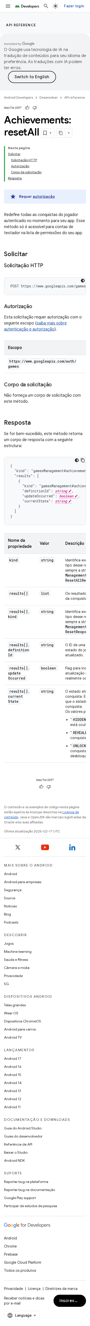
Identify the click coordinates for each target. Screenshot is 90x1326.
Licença (34, 1289)
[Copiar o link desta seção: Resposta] (36, 423)
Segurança (13, 890)
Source (9, 898)
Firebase (11, 1254)
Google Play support (20, 1198)
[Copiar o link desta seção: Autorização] (37, 307)
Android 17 (12, 1058)
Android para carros (20, 1029)
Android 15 (12, 1074)
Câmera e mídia (17, 967)
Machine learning (18, 951)
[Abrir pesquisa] (46, 6)
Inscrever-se (73, 1300)
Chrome (10, 1246)
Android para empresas (22, 882)
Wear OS (11, 1013)
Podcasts (11, 922)
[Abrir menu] (8, 6)
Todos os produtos (20, 1270)
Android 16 (13, 1066)
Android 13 (12, 1091)
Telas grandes (15, 1005)
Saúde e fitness (16, 959)
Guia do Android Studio (23, 1128)
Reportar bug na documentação (29, 1189)
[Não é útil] (34, 108)
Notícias (10, 906)
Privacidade (13, 975)
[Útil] (27, 108)
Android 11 (12, 1107)
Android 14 (13, 1082)
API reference (21, 25)
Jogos (9, 943)
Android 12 (12, 1099)
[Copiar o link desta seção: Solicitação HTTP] (48, 266)
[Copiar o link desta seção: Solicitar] (33, 255)
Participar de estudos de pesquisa (30, 1206)
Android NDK (14, 1160)
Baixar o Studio (16, 1152)
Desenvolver (49, 97)
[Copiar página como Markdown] (61, 133)
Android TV (13, 1037)
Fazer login (74, 6)
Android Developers (18, 97)
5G (6, 984)
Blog (7, 914)
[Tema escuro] (83, 281)
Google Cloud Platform (22, 1262)
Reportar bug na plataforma (26, 1181)
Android (10, 874)
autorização (44, 196)
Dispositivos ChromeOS (22, 1021)
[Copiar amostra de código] (83, 460)
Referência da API (18, 1144)
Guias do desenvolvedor (23, 1136)
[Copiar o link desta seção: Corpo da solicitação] (57, 385)
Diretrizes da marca (62, 1289)
